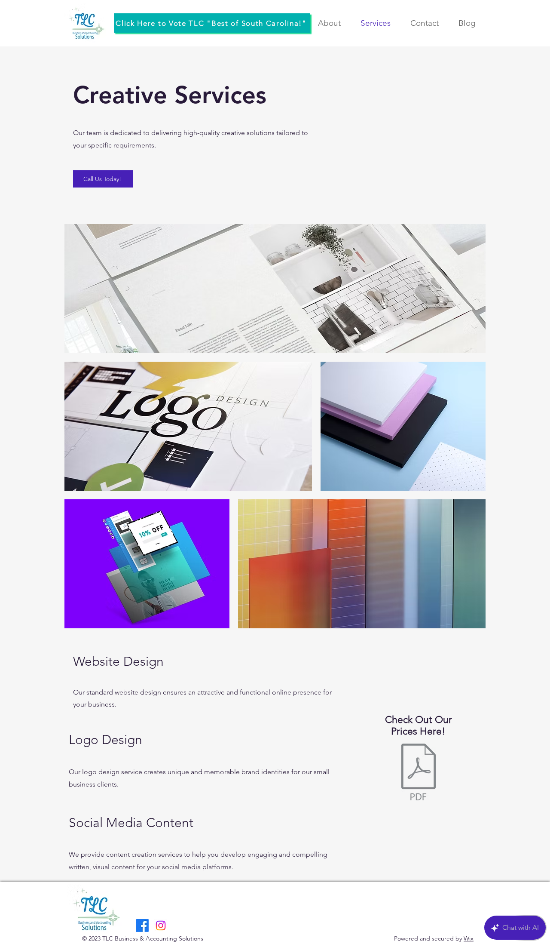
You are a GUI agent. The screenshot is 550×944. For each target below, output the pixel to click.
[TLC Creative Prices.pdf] (418, 773)
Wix (469, 938)
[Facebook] (142, 925)
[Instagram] (160, 925)
